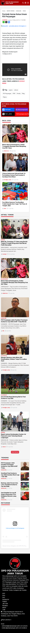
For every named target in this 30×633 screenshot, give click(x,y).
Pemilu (18, 93)
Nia (3, 330)
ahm (5, 208)
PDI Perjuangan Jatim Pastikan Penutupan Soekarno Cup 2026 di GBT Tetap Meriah (14, 320)
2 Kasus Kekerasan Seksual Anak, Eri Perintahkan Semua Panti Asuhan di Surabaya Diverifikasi (14, 175)
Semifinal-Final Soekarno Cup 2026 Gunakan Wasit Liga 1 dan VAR (10, 474)
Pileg (23, 93)
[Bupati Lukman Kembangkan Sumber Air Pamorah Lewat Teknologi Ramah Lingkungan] (15, 421)
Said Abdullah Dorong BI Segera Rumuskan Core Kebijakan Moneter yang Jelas (8, 495)
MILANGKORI (4, 279)
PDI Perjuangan (7, 93)
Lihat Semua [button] (15, 452)
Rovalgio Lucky (7, 179)
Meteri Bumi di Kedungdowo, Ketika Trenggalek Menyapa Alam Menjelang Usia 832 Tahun (14, 146)
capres (10, 90)
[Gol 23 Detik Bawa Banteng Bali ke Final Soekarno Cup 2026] (15, 384)
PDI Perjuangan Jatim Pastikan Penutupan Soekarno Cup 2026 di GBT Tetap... (9, 465)
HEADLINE (3, 318)
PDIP (14, 93)
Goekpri (4, 20)
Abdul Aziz (6, 151)
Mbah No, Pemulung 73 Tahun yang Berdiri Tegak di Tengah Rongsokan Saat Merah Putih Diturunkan (14, 243)
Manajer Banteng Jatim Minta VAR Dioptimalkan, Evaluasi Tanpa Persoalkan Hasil (14, 359)
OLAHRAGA (4, 355)
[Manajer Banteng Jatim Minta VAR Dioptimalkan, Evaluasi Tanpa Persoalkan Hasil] (15, 345)
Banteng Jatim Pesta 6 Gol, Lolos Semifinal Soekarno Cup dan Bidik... (9, 484)
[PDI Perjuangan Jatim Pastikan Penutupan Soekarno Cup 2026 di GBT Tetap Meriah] (15, 307)
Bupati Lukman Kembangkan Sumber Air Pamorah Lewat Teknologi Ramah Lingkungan (13, 435)
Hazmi (4, 446)
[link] (13, 26)
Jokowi (16, 90)
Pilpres (5, 97)
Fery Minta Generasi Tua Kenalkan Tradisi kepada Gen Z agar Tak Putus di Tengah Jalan (14, 203)
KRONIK (3, 239)
